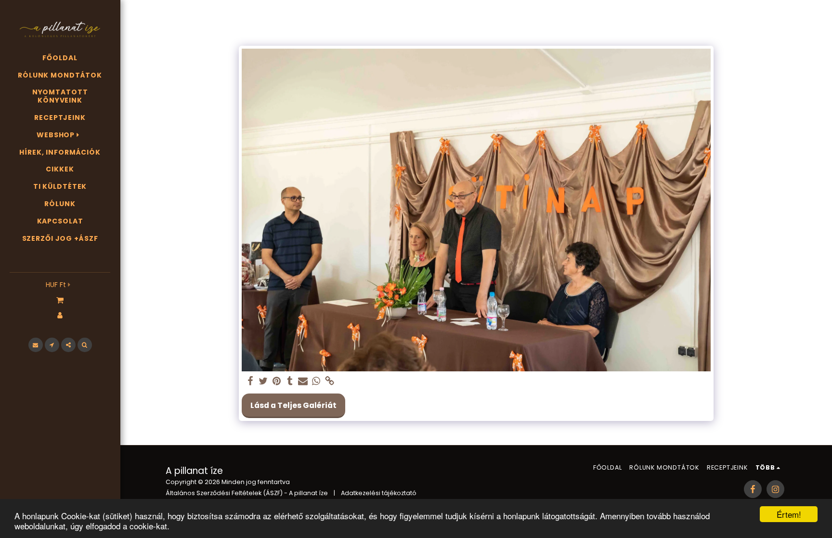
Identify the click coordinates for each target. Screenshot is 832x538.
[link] (329, 381)
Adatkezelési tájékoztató (378, 493)
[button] (60, 299)
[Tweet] (263, 381)
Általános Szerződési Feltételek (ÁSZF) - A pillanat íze (247, 493)
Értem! (789, 514)
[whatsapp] (316, 381)
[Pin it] (277, 381)
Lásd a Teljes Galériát (293, 405)
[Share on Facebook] (250, 381)
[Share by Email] (303, 381)
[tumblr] (290, 381)
